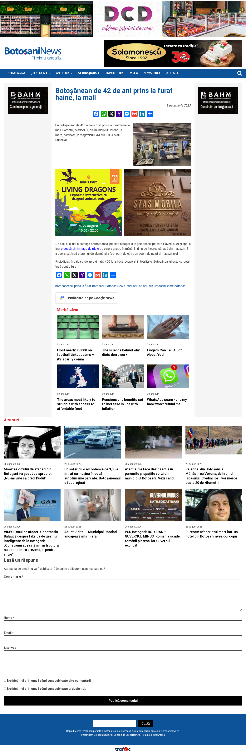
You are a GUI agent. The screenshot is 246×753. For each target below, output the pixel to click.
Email (9, 633)
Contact (172, 73)
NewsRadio (152, 73)
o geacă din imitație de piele (80, 248)
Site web (10, 648)
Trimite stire (114, 73)
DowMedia (159, 735)
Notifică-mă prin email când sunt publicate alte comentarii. (49, 680)
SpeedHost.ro (133, 735)
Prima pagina (16, 73)
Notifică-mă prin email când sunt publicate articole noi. (46, 689)
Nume (9, 618)
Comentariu (13, 576)
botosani (98, 286)
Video (134, 73)
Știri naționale (89, 73)
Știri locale (39, 73)
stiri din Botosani (154, 286)
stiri (129, 286)
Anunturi (62, 73)
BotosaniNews (115, 286)
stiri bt (137, 286)
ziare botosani (176, 286)
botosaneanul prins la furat (73, 286)
